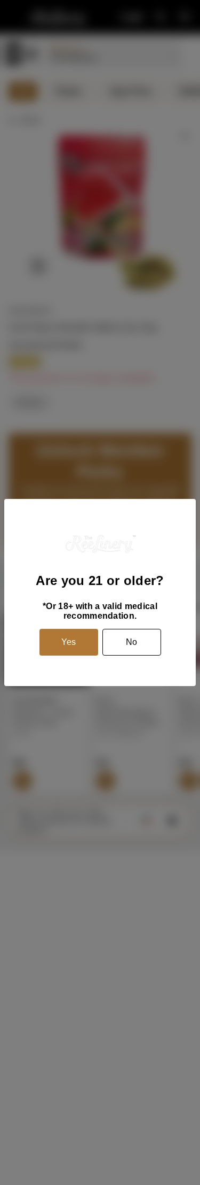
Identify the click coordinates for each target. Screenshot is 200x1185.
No (131, 642)
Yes (68, 642)
